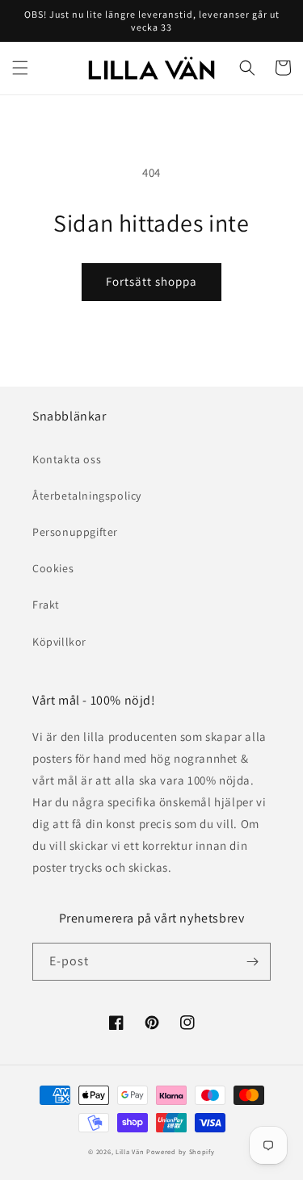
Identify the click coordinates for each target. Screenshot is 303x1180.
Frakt (46, 604)
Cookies (53, 568)
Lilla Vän (130, 1151)
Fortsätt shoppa (151, 281)
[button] (20, 68)
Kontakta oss (66, 459)
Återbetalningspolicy (86, 495)
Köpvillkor (59, 641)
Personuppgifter (75, 532)
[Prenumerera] (252, 962)
